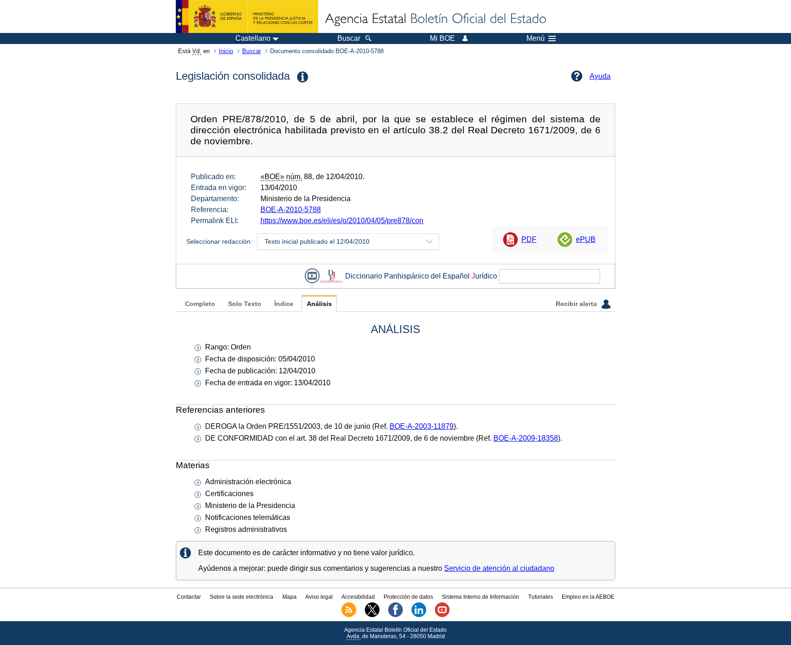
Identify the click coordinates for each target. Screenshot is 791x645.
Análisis (319, 304)
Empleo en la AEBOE (588, 597)
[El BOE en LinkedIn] (419, 615)
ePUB (586, 239)
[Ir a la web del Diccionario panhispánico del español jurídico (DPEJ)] (331, 276)
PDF (528, 239)
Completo (200, 304)
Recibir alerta (577, 304)
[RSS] (348, 615)
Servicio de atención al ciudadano (499, 568)
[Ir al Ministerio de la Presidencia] (247, 16)
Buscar (251, 51)
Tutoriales (540, 597)
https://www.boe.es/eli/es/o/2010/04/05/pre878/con (341, 220)
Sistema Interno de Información (480, 597)
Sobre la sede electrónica (241, 597)
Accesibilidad (358, 597)
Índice (283, 304)
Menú (535, 38)
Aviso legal (319, 597)
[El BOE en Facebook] (395, 615)
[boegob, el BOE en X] (372, 615)
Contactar (189, 597)
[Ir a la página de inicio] (434, 19)
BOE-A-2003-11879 (422, 426)
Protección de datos (408, 597)
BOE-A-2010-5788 (290, 209)
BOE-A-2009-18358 (525, 438)
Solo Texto (244, 304)
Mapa (289, 597)
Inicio (226, 51)
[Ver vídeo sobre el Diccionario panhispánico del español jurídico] (312, 276)
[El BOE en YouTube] (442, 615)
